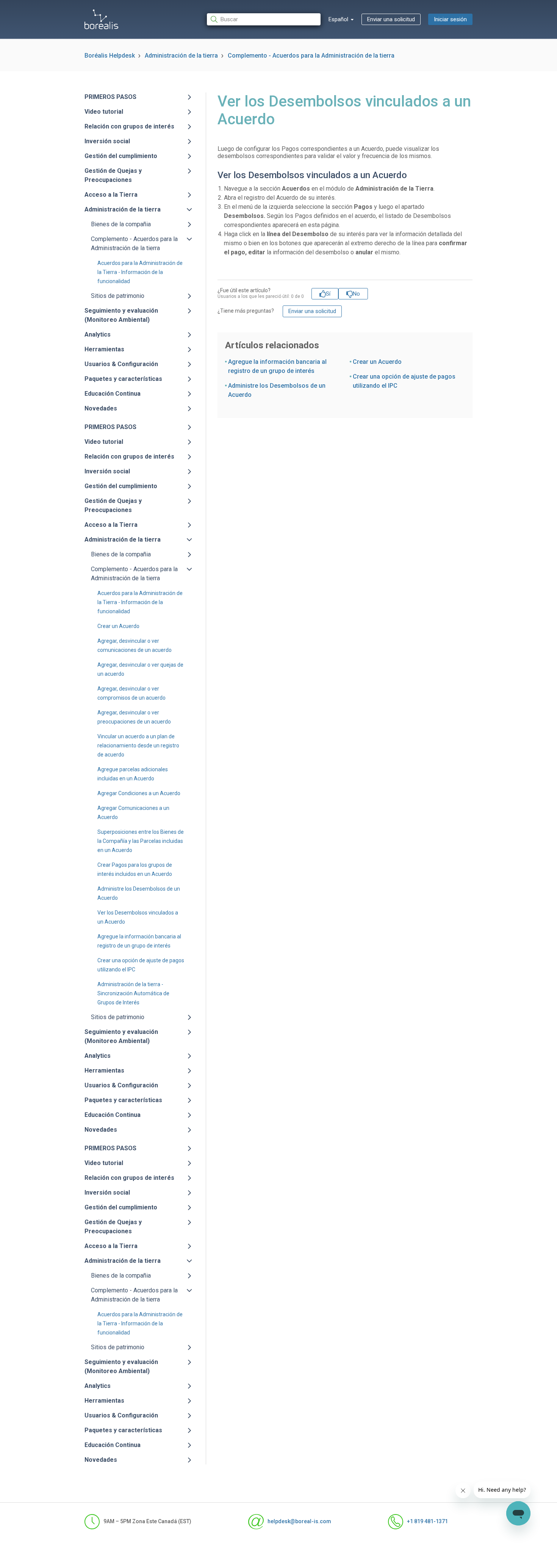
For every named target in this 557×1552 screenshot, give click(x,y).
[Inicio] (101, 19)
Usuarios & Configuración (121, 364)
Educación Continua (112, 393)
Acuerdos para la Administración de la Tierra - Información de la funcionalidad (140, 272)
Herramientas (104, 349)
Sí (328, 293)
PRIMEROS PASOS (110, 96)
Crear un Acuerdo (118, 626)
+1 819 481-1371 (427, 1521)
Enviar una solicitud (391, 19)
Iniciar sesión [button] (450, 19)
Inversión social (107, 141)
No (356, 293)
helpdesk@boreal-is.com (299, 1521)
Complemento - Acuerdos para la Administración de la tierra (311, 55)
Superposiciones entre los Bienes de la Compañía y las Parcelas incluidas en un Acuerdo (140, 841)
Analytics (97, 334)
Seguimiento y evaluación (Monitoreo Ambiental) (121, 315)
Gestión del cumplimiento (120, 156)
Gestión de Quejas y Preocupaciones (113, 175)
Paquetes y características (123, 378)
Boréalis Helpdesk (109, 55)
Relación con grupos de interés (129, 126)
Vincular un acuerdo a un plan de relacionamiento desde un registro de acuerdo (138, 745)
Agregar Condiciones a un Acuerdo (138, 793)
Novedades (100, 408)
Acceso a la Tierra (111, 194)
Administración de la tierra (181, 55)
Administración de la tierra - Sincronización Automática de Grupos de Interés (133, 993)
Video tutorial (103, 111)
